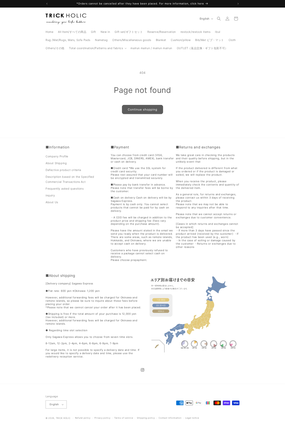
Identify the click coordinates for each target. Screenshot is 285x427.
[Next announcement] (238, 3)
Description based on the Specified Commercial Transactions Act (70, 179)
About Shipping (56, 163)
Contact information (170, 418)
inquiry (50, 195)
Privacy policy (102, 418)
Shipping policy (146, 418)
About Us (52, 202)
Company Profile (57, 156)
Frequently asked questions (65, 188)
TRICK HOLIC (63, 418)
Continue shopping (142, 109)
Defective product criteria (63, 170)
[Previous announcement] (47, 3)
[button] (97, 48)
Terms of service (123, 418)
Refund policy (83, 418)
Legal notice (192, 418)
